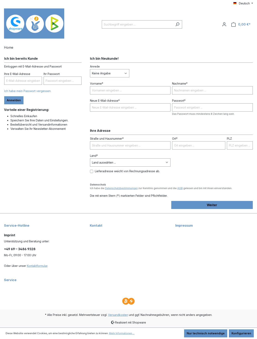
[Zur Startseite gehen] (34, 23)
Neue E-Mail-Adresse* (105, 100)
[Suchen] (177, 24)
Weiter (212, 205)
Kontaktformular (37, 265)
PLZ (229, 138)
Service (10, 280)
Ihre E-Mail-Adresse (17, 74)
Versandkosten (118, 314)
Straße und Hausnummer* (107, 138)
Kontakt (96, 225)
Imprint (9, 235)
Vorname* (96, 83)
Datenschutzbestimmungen (121, 188)
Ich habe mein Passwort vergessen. (27, 91)
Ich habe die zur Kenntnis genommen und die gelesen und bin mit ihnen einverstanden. (161, 188)
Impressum (184, 225)
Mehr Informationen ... (122, 333)
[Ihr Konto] (224, 24)
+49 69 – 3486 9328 (20, 249)
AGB (180, 188)
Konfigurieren (241, 333)
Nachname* (180, 83)
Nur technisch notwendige (206, 333)
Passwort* (179, 100)
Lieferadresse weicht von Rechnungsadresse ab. (127, 171)
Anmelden (14, 100)
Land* (94, 155)
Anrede (95, 66)
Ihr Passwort (52, 74)
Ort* (174, 138)
